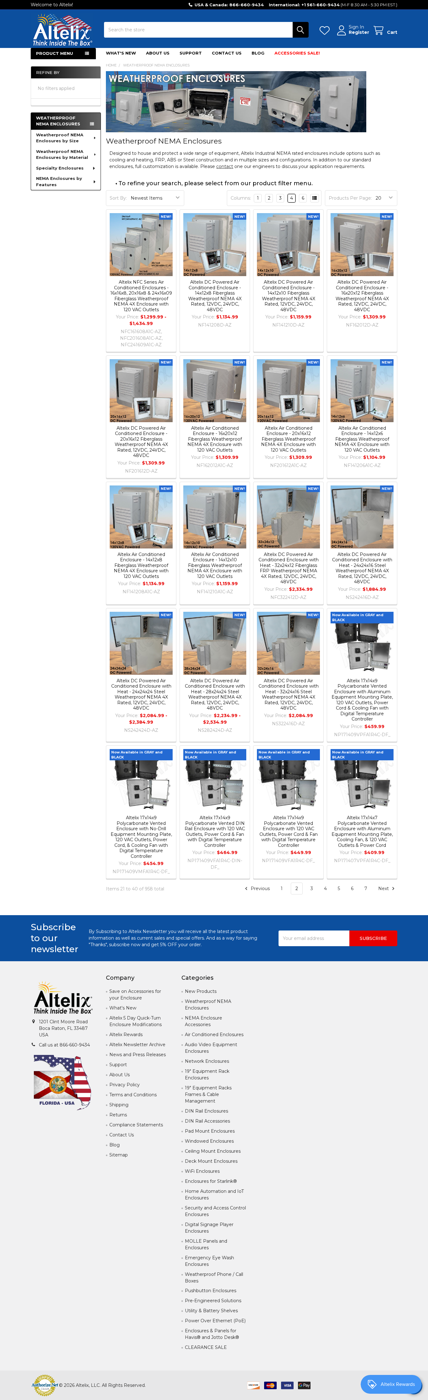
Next (384, 888)
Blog (258, 52)
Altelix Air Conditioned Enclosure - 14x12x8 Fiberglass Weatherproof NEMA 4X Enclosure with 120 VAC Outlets (141, 565)
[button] (63, 998)
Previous (259, 888)
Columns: (241, 198)
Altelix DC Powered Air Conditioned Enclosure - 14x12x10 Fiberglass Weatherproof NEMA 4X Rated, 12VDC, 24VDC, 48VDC (288, 295)
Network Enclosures (207, 1061)
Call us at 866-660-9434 (64, 1045)
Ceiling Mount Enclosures (213, 1151)
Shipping (118, 1105)
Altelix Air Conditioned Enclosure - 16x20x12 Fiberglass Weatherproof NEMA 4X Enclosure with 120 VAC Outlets (214, 439)
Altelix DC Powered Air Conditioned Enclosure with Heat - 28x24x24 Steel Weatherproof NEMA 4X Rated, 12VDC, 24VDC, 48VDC (215, 694)
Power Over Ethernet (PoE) (215, 1321)
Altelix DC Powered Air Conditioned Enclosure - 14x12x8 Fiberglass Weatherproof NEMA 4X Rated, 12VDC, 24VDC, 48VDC (215, 295)
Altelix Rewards (126, 1034)
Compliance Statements (136, 1125)
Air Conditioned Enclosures (214, 1034)
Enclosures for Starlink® (211, 1181)
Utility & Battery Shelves (211, 1310)
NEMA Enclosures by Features (59, 181)
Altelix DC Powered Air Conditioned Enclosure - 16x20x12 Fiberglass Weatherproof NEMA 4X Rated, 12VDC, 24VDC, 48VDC (362, 295)
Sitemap (118, 1155)
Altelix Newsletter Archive (137, 1044)
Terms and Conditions (133, 1095)
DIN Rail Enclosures (206, 1111)
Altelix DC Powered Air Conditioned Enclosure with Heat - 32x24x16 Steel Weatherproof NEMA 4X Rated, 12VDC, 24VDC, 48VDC (288, 694)
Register (359, 32)
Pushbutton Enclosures (210, 1290)
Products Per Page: (350, 198)
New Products (201, 991)
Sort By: (118, 198)
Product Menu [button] (54, 53)
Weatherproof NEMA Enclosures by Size (59, 138)
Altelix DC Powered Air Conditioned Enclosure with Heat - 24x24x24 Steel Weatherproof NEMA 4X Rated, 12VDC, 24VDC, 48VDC (141, 694)
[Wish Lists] (326, 30)
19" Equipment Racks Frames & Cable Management (208, 1094)
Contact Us (227, 52)
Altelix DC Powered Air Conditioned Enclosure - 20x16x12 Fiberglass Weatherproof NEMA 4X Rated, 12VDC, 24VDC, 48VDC (141, 442)
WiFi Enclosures (202, 1171)
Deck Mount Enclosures (211, 1161)
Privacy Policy (124, 1085)
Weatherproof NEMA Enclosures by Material (62, 154)
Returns (118, 1115)
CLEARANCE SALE (206, 1347)
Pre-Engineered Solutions (213, 1300)
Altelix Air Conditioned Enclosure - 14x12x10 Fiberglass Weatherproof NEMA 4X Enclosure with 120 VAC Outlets (214, 565)
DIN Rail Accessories (207, 1121)
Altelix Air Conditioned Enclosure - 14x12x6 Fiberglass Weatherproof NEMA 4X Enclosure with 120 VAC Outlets (362, 439)
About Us (158, 52)
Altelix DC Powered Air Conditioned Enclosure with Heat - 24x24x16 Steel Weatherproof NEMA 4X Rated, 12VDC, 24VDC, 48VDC (362, 568)
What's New (121, 52)
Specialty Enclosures (60, 167)
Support (191, 52)
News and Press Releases (137, 1054)
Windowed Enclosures (209, 1141)
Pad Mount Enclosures (210, 1131)
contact (224, 166)
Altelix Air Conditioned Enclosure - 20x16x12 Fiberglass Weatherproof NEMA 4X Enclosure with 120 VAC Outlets (288, 439)
